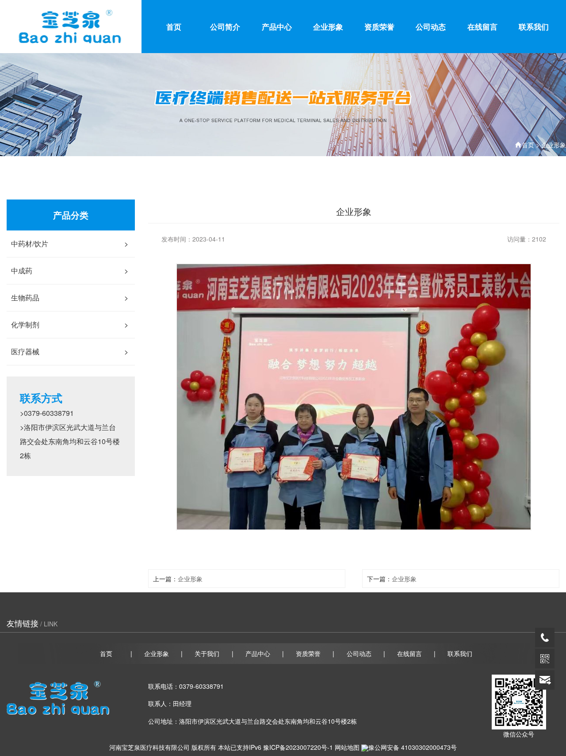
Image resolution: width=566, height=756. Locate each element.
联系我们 (534, 26)
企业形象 (328, 26)
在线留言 (482, 26)
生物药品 (69, 297)
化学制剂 (69, 324)
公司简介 (225, 26)
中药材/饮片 (69, 243)
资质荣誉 (379, 26)
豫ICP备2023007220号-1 (298, 747)
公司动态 (431, 26)
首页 (173, 26)
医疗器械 (69, 351)
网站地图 (347, 747)
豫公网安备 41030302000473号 (412, 747)
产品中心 (277, 26)
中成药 (69, 270)
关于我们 (207, 653)
